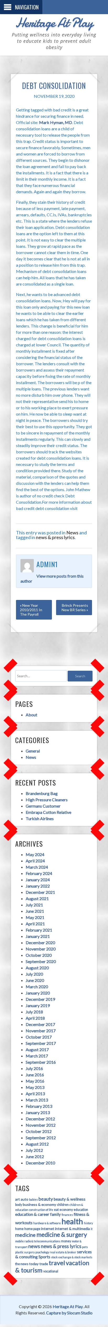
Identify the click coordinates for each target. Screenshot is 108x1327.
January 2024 (38, 879)
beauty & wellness (69, 1199)
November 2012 (41, 1124)
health (72, 1221)
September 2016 (41, 1062)
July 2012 (34, 1150)
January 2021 (38, 936)
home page (32, 1229)
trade (43, 1263)
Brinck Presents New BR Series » (75, 607)
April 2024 (35, 860)
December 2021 (40, 892)
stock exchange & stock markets (71, 1257)
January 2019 (38, 1005)
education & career (32, 1214)
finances (67, 1214)
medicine (25, 1235)
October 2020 (39, 955)
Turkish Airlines (40, 818)
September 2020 (41, 961)
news (34, 1246)
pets (85, 1247)
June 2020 (35, 980)
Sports (44, 1256)
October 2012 (39, 1131)
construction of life (41, 1209)
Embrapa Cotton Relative (48, 812)
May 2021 (35, 917)
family (55, 1214)
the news (21, 1264)
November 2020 (41, 948)
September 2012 (41, 1137)
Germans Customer (43, 805)
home (19, 1229)
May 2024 (35, 854)
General (33, 750)
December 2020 (40, 942)
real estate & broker (63, 1252)
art (17, 1199)
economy (66, 1210)
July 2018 (34, 1011)
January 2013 (38, 1112)
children (63, 1205)
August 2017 (37, 1049)
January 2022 (38, 885)
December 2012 (40, 1118)
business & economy (39, 1204)
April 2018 (35, 1018)
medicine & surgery (61, 1234)
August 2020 (37, 967)
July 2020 (34, 973)
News (72, 532)
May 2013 (35, 1087)
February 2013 (39, 1106)
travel (57, 1262)
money (66, 1241)
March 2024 (37, 866)
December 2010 (40, 1162)
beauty (46, 1199)
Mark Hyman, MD (55, 122)
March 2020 (37, 986)
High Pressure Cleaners (47, 799)
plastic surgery (25, 1252)
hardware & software (47, 1223)
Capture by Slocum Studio (69, 1312)
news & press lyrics (55, 537)
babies (33, 1199)
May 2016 (35, 1080)
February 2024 (39, 873)
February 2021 (39, 929)
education (81, 1210)
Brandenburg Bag (42, 793)
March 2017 (37, 1055)
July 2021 (34, 904)
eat (56, 1210)
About (31, 714)
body (18, 1205)
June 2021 (35, 911)
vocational (50, 1271)
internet (47, 1228)
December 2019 (40, 999)
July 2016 (34, 1068)
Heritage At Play (54, 22)
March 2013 (37, 1099)
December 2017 (40, 1024)
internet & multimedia (72, 1228)
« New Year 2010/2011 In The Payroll (31, 609)
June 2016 (35, 1074)
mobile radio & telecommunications (37, 1241)
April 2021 (35, 923)
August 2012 (37, 1143)
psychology (42, 1252)
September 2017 (41, 1043)
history (88, 1223)
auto (24, 1199)
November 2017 (41, 1030)
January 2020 (38, 992)
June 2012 (35, 1156)
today (34, 1263)
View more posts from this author (52, 578)
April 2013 (35, 1093)
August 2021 (37, 898)
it (92, 1229)
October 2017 (39, 1036)
